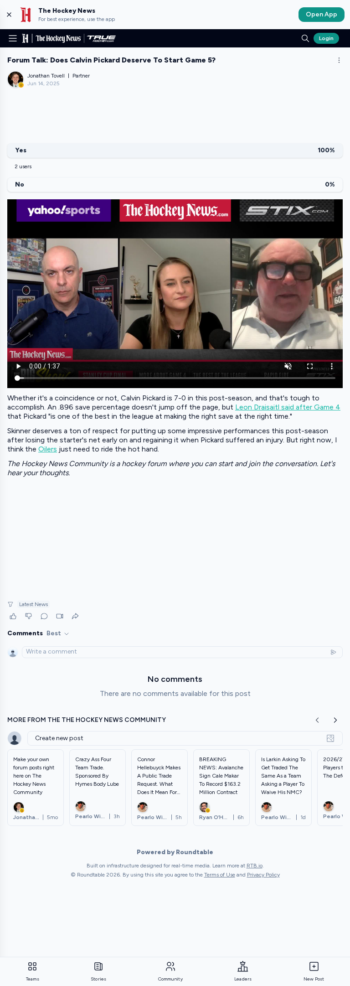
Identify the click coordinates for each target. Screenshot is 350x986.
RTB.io (254, 865)
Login (326, 38)
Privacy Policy (263, 875)
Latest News (33, 604)
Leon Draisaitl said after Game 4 (287, 407)
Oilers (47, 449)
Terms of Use (219, 875)
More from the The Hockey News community (86, 720)
